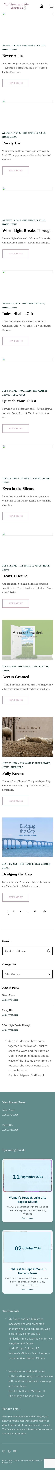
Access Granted (15, 677)
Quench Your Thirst (19, 401)
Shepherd (17, 767)
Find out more (27, 1218)
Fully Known (13, 773)
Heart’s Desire (14, 576)
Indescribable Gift (17, 313)
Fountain (26, 391)
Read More (16, 83)
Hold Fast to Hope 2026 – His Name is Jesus (28, 1271)
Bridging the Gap (17, 874)
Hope (5, 49)
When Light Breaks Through (26, 230)
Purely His (11, 143)
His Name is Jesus (34, 45)
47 (35, 911)
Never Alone (13, 55)
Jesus (13, 49)
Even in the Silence (18, 488)
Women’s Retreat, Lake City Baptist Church (27, 1199)
